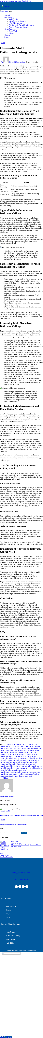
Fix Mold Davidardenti (7, 796)
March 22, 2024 (5, 855)
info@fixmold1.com (21, 872)
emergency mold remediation (15, 754)
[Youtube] (26, 886)
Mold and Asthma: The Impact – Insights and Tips (13, 824)
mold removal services (23, 768)
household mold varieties (15, 758)
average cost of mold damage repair (26, 746)
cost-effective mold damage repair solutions (20, 751)
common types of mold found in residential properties (20, 749)
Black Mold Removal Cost (6, 856)
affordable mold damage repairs (15, 744)
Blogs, (13, 841)
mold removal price (9, 768)
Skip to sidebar (16, 1)
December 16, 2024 (16, 843)
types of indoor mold (21, 774)
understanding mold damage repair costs (18, 776)
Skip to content (5, 1)
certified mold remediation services (22, 748)
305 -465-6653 (21, 879)
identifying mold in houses (14, 760)
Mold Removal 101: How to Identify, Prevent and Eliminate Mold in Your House (21, 815)
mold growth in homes (14, 764)
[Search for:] (10, 833)
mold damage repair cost (14, 762)
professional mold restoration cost (19, 772)
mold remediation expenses (17, 766)
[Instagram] (19, 886)
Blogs (3, 811)
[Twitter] (23, 886)
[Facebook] (16, 886)
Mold (3, 43)
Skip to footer (26, 1)
